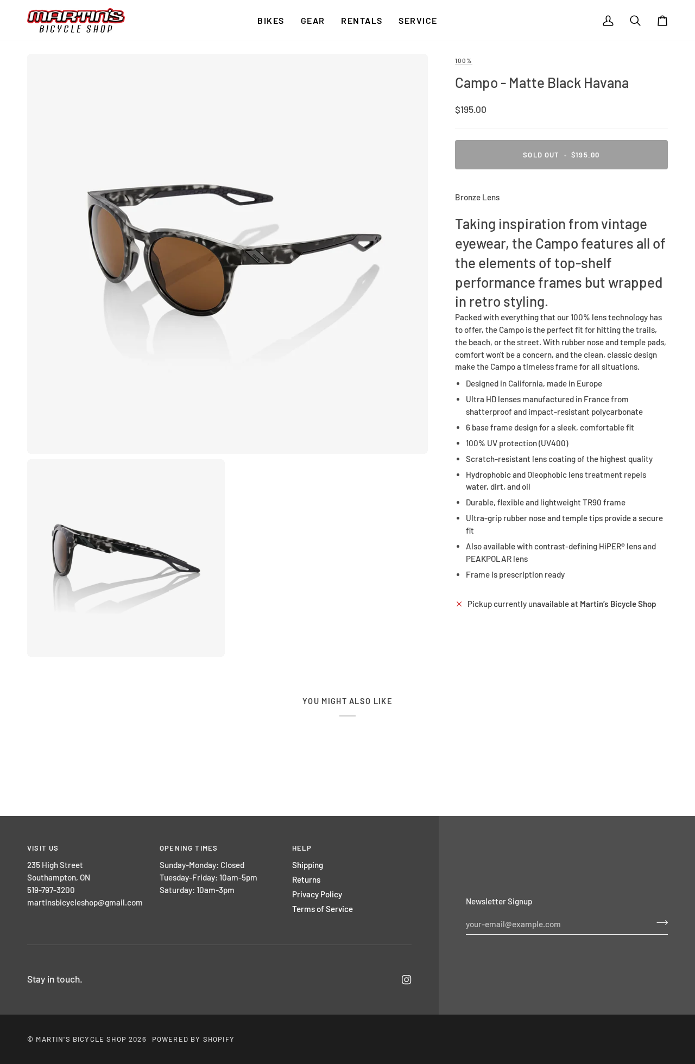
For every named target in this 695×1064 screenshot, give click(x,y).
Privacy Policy (317, 894)
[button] (270, 20)
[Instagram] (407, 980)
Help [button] (302, 848)
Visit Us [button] (43, 848)
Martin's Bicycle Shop (81, 1039)
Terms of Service (322, 909)
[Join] (659, 923)
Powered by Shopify (193, 1039)
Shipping (307, 865)
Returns (306, 879)
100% (463, 60)
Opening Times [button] (189, 848)
